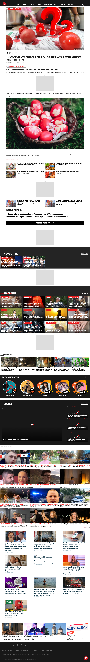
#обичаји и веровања (43, 217)
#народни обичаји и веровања (19, 217)
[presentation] (85, 377)
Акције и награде (32, 654)
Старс (32, 4)
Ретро (39, 4)
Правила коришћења (45, 654)
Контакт (9, 654)
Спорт (63, 4)
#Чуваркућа (11, 214)
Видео (8, 404)
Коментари (43, 223)
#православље (61, 217)
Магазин (10, 293)
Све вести (84, 254)
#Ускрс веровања (55, 214)
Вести (25, 4)
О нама (4, 654)
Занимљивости (47, 4)
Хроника (70, 4)
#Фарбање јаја (24, 214)
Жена (56, 4)
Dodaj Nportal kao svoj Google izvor (17, 66)
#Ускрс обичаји (39, 214)
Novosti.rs (11, 254)
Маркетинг (23, 654)
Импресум (16, 654)
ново (18, 4)
